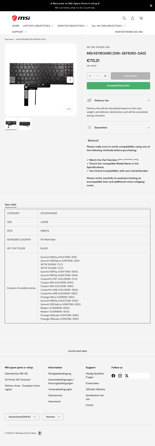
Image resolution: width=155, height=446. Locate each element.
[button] (141, 18)
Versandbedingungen (60, 389)
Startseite (9, 39)
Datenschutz (55, 395)
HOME (15, 25)
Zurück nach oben (77, 351)
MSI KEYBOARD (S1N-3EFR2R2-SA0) (31, 39)
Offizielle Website (95, 389)
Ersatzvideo (92, 383)
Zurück (89, 405)
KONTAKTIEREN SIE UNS (129, 31)
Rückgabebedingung (59, 373)
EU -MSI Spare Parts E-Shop (24, 433)
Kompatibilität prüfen (118, 85)
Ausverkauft (130, 75)
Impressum (54, 401)
